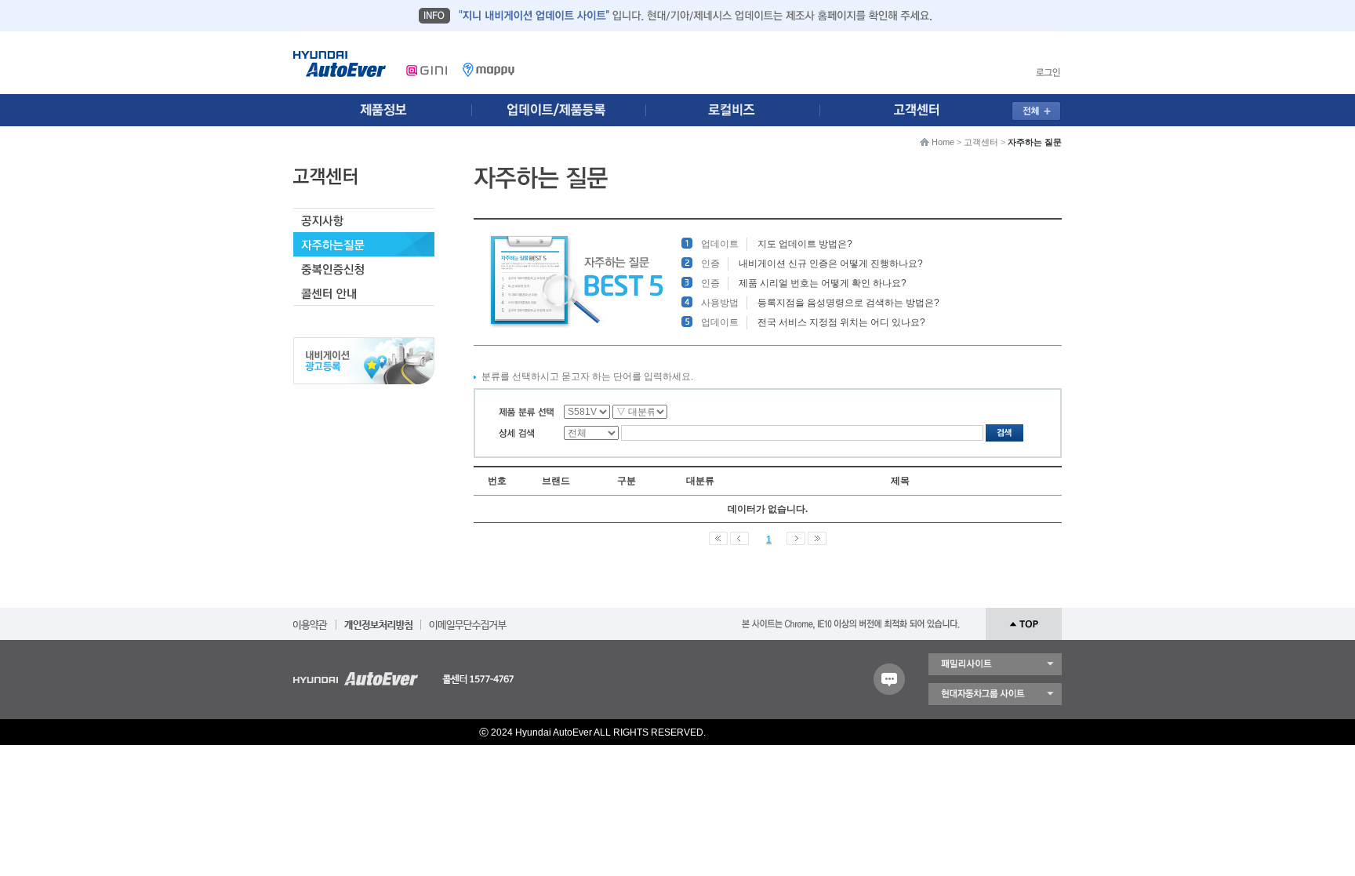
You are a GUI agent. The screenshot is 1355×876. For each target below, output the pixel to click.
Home (943, 142)
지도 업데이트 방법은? (804, 243)
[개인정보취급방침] (378, 619)
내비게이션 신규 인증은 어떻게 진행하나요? (831, 263)
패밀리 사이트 (995, 664)
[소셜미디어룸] (562, 110)
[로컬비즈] (741, 110)
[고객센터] (921, 110)
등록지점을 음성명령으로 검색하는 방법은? (848, 302)
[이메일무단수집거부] (468, 619)
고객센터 (981, 142)
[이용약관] (310, 619)
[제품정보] (382, 110)
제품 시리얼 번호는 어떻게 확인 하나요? (822, 283)
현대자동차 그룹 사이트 (995, 694)
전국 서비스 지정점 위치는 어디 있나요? (841, 322)
